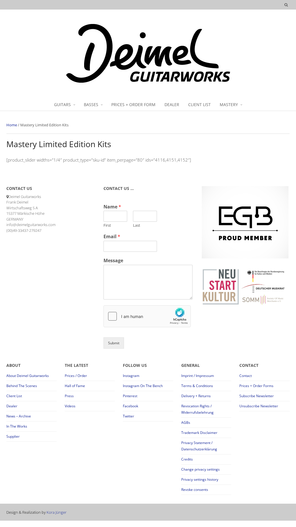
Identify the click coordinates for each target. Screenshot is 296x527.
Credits (187, 459)
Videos (70, 406)
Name (112, 207)
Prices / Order (76, 375)
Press (69, 395)
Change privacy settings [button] (200, 469)
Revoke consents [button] (194, 489)
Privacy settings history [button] (199, 479)
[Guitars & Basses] (148, 82)
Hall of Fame (75, 385)
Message (113, 261)
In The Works (16, 426)
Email (111, 237)
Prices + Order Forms (256, 385)
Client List (14, 395)
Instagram (131, 375)
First (107, 225)
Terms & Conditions (197, 385)
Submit (113, 343)
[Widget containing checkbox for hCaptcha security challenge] (147, 316)
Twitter (128, 416)
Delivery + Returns (196, 395)
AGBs (185, 422)
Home (11, 124)
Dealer (11, 406)
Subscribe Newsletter (256, 395)
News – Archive (18, 416)
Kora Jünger (56, 512)
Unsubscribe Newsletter (258, 406)
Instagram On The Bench (143, 385)
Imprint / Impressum (197, 375)
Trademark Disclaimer (199, 432)
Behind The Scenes (21, 385)
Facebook (130, 406)
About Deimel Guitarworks (27, 375)
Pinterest (130, 395)
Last (136, 225)
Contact (245, 375)
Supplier (13, 436)
